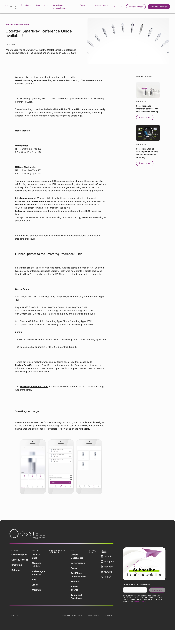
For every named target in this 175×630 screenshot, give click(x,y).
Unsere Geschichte (77, 556)
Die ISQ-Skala (36, 556)
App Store (84, 429)
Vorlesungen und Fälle (38, 573)
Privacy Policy (94, 615)
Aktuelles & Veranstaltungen (60, 6)
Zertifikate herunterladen (78, 575)
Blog (34, 579)
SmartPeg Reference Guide (34, 386)
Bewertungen (78, 563)
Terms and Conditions (76, 596)
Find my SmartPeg (159, 6)
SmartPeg (16, 565)
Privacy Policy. (141, 601)
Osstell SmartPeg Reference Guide (33, 80)
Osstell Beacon (19, 554)
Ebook (35, 584)
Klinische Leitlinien (36, 564)
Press (74, 568)
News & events (75, 588)
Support (75, 581)
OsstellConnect (136, 6)
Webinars (36, 590)
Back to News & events (17, 24)
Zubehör (15, 570)
